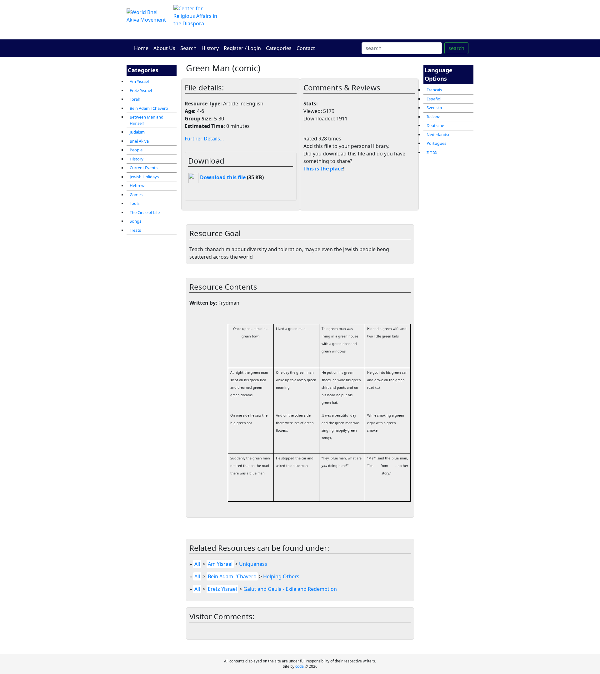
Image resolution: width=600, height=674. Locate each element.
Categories (279, 48)
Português (436, 143)
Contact (306, 48)
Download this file (222, 177)
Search (188, 48)
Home (141, 48)
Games (136, 194)
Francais (434, 90)
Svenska (434, 107)
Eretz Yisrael (141, 90)
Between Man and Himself (146, 120)
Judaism (137, 132)
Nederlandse (438, 134)
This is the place (323, 168)
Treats (135, 230)
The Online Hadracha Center (359, 19)
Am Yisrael (139, 81)
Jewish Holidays (144, 177)
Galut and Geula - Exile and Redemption (290, 588)
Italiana (433, 116)
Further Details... (204, 138)
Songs (135, 221)
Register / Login (242, 48)
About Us (164, 48)
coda (299, 666)
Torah (135, 99)
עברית (432, 152)
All (197, 563)
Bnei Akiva (139, 141)
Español (434, 99)
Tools (134, 203)
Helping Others (281, 576)
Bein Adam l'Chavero (149, 108)
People (136, 150)
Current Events (144, 167)
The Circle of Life (145, 212)
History (210, 48)
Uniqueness (253, 563)
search (456, 48)
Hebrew (137, 185)
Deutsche (435, 125)
